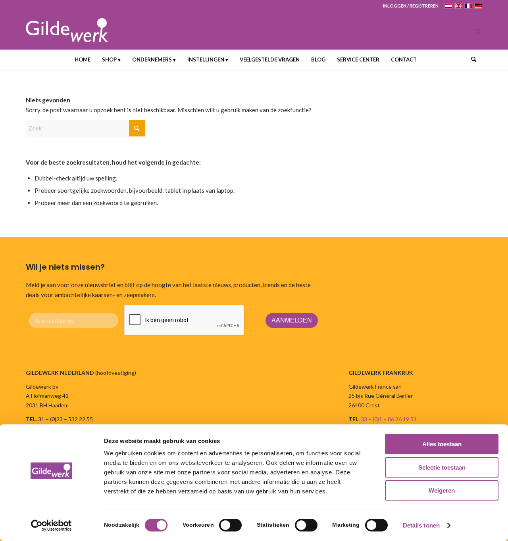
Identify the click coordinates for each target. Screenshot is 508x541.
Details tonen (421, 525)
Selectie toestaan (442, 467)
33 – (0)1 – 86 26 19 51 (389, 419)
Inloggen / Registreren (411, 5)
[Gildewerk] (67, 31)
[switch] (230, 525)
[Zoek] (471, 59)
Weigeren (442, 490)
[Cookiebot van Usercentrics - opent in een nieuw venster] (51, 525)
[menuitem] (409, 6)
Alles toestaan (442, 444)
